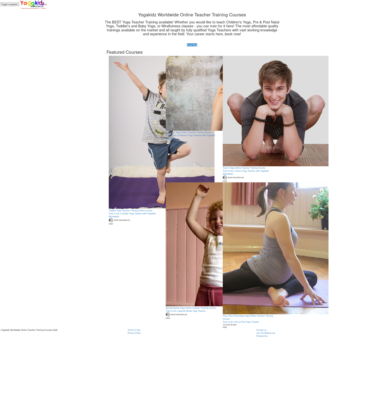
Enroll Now (192, 44)
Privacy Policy (134, 332)
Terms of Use (134, 329)
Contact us (261, 329)
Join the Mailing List (265, 332)
